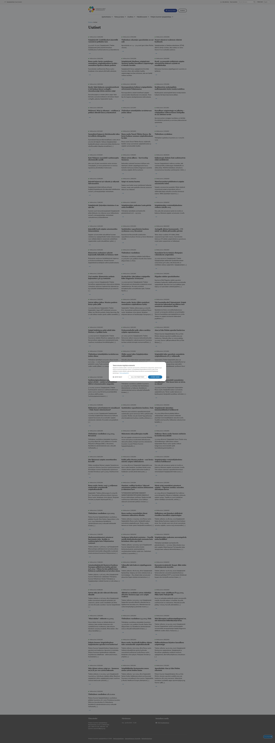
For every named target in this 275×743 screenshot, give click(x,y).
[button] (117, 377)
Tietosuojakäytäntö (124, 373)
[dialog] (137, 371)
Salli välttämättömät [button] (137, 377)
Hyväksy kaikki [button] (155, 377)
